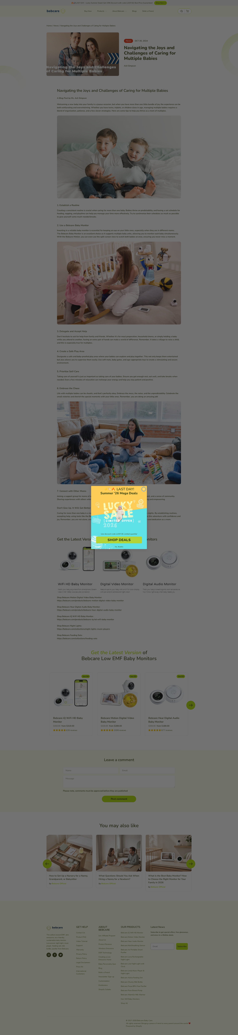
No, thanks (119, 547)
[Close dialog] (144, 489)
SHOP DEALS (119, 540)
